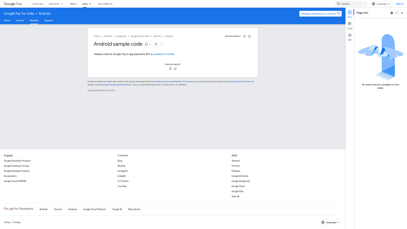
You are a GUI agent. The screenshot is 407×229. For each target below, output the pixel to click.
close (402, 13)
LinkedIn (122, 176)
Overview (37, 3)
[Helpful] (244, 36)
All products (134, 209)
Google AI (117, 209)
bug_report (392, 13)
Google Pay (121, 36)
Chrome (236, 166)
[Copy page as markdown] (156, 44)
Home (7, 20)
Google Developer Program (17, 161)
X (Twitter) (123, 181)
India (84, 3)
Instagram (123, 171)
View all (235, 196)
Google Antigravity (241, 181)
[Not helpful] (249, 36)
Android (44, 14)
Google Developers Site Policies (116, 84)
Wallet (73, 3)
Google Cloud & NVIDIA (15, 181)
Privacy (17, 222)
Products (108, 36)
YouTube (122, 186)
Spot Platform (105, 3)
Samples (34, 20)
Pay (19, 4)
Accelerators (10, 176)
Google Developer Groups (16, 166)
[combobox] (351, 4)
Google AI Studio (240, 176)
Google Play (237, 191)
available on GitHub (164, 54)
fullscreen (397, 13)
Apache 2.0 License (241, 81)
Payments (54, 3)
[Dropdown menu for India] (91, 4)
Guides (20, 20)
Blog (120, 161)
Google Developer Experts (17, 171)
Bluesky (121, 166)
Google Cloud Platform (94, 209)
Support (48, 20)
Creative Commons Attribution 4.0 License (174, 81)
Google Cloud (238, 186)
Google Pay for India (19, 14)
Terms (7, 222)
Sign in (399, 4)
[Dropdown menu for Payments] (63, 4)
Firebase (236, 171)
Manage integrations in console (319, 13)
